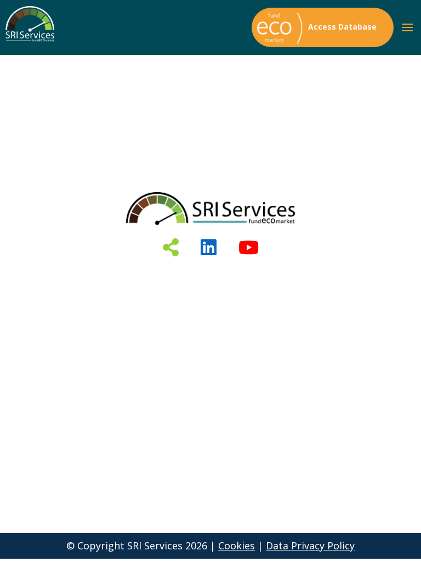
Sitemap (211, 364)
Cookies (236, 545)
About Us (211, 290)
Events (210, 320)
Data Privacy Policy (310, 545)
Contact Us (210, 349)
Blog (210, 334)
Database (210, 275)
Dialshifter (210, 305)
